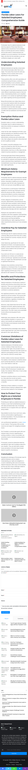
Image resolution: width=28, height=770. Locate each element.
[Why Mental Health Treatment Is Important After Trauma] (5, 663)
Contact (13, 764)
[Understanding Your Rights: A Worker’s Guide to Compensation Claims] (21, 537)
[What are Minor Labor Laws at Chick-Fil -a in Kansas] (7, 553)
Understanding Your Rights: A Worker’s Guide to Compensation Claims (20, 544)
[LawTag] (8, 6)
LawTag (17, 762)
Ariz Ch (4, 23)
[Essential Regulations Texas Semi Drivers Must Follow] (5, 631)
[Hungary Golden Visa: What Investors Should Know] (5, 650)
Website (3, 600)
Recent (6, 618)
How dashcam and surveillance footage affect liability (17, 669)
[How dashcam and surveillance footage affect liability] (5, 670)
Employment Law (5, 12)
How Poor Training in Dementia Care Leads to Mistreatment (16, 644)
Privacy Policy (19, 764)
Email (2, 595)
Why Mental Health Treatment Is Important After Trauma (18, 662)
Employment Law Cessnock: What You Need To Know (20, 560)
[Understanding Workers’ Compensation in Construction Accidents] (7, 537)
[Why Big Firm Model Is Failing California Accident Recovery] (5, 683)
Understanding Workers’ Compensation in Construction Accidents (5, 545)
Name (3, 590)
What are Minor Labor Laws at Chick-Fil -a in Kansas (7, 560)
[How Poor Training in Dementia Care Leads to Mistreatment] (5, 644)
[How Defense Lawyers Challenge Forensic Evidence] (5, 657)
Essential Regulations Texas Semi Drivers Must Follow (17, 630)
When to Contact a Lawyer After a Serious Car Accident (17, 636)
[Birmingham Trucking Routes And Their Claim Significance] (5, 676)
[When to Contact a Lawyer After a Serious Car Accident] (5, 638)
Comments (20, 618)
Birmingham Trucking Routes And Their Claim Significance (18, 675)
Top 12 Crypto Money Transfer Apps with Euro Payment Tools (18, 623)
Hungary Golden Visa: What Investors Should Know (17, 649)
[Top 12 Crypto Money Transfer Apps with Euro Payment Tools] (5, 625)
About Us (8, 764)
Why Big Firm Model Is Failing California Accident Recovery (18, 681)
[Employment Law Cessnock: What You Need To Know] (21, 553)
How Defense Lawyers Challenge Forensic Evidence (17, 655)
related (24, 422)
